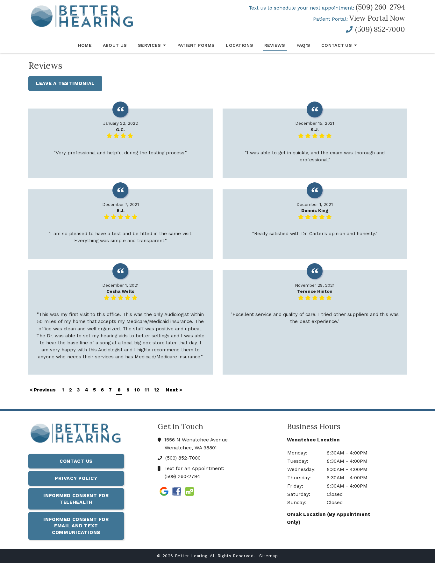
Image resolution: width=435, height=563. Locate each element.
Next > (174, 390)
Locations (239, 45)
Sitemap (268, 555)
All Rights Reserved (231, 555)
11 (147, 390)
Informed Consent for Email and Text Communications (76, 526)
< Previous (43, 390)
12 (156, 390)
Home (85, 45)
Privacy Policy (76, 478)
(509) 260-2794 (380, 7)
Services (149, 45)
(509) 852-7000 (379, 29)
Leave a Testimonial (65, 83)
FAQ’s (303, 45)
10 (137, 390)
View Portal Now (377, 18)
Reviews (274, 45)
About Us (115, 45)
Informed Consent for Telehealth (76, 499)
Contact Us (336, 45)
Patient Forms (196, 45)
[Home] (76, 434)
